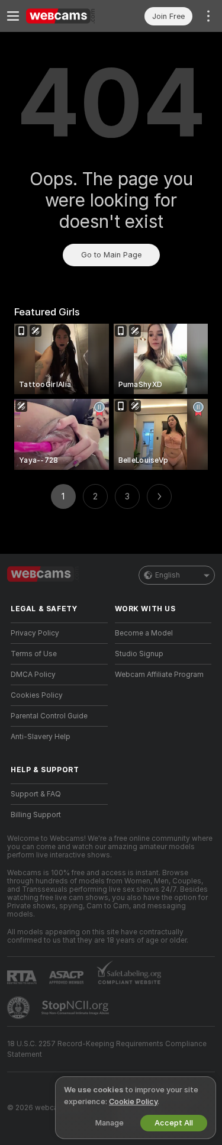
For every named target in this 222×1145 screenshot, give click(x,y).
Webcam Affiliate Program (159, 674)
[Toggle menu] (13, 16)
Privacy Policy (35, 633)
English (167, 575)
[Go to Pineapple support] (19, 1007)
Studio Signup (139, 654)
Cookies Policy (37, 695)
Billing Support (36, 815)
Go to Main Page (111, 254)
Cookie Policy (133, 1101)
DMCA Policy (33, 674)
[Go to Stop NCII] (76, 1008)
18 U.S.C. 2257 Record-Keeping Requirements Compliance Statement (107, 1049)
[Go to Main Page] (68, 16)
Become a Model (144, 633)
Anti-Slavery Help (40, 737)
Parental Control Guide (49, 716)
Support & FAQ (36, 794)
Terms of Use (34, 654)
